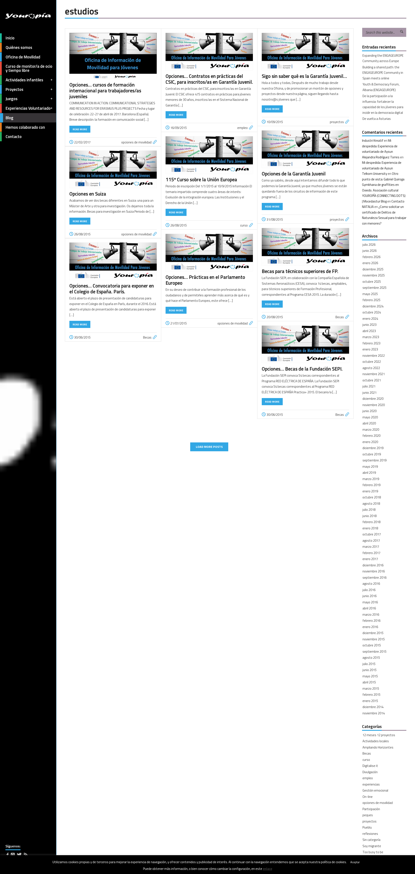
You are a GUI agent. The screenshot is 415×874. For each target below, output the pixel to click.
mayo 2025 (370, 293)
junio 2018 (369, 515)
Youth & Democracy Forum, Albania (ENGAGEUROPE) (380, 87)
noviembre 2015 (373, 639)
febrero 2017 (371, 552)
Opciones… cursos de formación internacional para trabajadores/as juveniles (105, 90)
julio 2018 (368, 509)
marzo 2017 (370, 546)
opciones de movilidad (136, 142)
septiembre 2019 (374, 460)
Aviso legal (12, 868)
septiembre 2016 (374, 577)
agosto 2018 (371, 503)
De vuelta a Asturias (376, 118)
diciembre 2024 (372, 306)
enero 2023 (370, 349)
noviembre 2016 (373, 571)
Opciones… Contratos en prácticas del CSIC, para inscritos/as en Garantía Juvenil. (209, 79)
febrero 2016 (371, 620)
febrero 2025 (371, 299)
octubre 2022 (371, 361)
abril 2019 (369, 472)
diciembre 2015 (372, 632)
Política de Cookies (33, 868)
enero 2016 (370, 626)
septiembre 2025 (374, 287)
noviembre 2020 (373, 404)
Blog (9, 118)
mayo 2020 (370, 417)
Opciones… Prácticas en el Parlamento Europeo (205, 280)
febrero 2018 (371, 521)
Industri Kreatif (372, 140)
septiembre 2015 (374, 651)
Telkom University (374, 173)
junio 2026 (369, 250)
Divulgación (370, 772)
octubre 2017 (371, 534)
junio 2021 (369, 392)
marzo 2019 (370, 478)
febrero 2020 (371, 435)
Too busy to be (372, 852)
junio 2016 (369, 595)
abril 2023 (369, 330)
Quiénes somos (19, 47)
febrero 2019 (371, 484)
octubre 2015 (371, 645)
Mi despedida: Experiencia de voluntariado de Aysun (379, 146)
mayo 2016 (370, 602)
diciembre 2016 (372, 565)
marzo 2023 (370, 336)
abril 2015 (369, 682)
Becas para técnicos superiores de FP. (300, 271)
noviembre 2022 (373, 355)
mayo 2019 (370, 466)
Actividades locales (375, 741)
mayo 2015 (370, 676)
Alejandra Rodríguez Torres (380, 157)
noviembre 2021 (373, 373)
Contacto (14, 136)
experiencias (371, 784)
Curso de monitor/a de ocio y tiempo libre (29, 68)
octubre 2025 (371, 281)
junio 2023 (369, 324)
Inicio (10, 38)
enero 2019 (370, 491)
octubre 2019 (371, 454)
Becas (339, 317)
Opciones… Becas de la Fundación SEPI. (302, 369)
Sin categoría (371, 839)
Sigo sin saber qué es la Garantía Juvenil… (304, 76)
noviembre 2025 (373, 275)
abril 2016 (369, 608)
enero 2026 (370, 262)
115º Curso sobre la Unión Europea (202, 179)
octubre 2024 (371, 312)
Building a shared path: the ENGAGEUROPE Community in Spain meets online (382, 73)
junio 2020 (369, 410)
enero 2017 (370, 558)
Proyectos (14, 89)
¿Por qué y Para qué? (376, 858)
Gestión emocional (375, 790)
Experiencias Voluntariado (28, 108)
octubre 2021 (371, 380)
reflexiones (370, 833)
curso (244, 225)
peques (367, 815)
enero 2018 (370, 528)
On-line (367, 796)
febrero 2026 (371, 256)
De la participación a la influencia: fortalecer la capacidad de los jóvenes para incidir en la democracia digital (382, 104)
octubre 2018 (371, 497)
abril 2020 (369, 423)
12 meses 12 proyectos (378, 735)
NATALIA (368, 206)
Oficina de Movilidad (23, 57)
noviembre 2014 (373, 713)
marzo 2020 (370, 429)
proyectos (337, 121)
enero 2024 (370, 318)
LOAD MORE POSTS (209, 446)
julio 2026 (368, 244)
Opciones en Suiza (87, 194)
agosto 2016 (371, 583)
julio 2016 (368, 589)
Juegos (12, 99)
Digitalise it (370, 765)
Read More (80, 129)
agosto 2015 (371, 657)
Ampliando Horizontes (377, 747)
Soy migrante (371, 845)
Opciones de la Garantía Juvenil (294, 173)
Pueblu (367, 827)
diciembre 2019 (372, 447)
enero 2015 (370, 700)
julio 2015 (368, 663)
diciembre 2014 (372, 706)
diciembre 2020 (372, 398)
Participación (371, 809)
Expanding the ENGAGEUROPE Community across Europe (383, 58)
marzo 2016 (370, 614)
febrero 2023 (371, 343)
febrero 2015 (371, 694)
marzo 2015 (370, 688)
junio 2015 (369, 669)
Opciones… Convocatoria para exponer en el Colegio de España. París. (111, 288)
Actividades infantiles (24, 80)
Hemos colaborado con (25, 127)
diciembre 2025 (372, 269)
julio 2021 (368, 386)
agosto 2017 (371, 540)
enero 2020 (370, 441)
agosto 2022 (371, 367)
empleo (242, 127)
